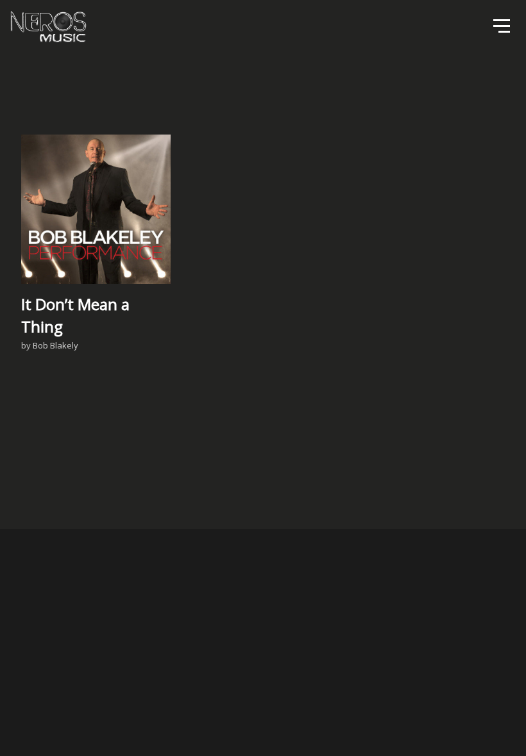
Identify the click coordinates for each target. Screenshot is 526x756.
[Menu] (500, 25)
